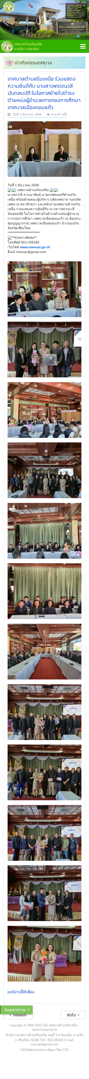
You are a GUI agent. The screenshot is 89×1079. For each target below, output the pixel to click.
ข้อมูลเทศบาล (14, 1010)
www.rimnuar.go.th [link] (35, 247)
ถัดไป (72, 1015)
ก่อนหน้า (19, 1015)
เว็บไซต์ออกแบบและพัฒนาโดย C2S (44, 1050)
